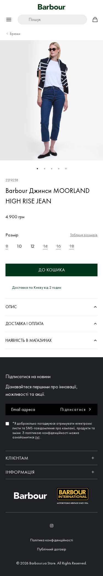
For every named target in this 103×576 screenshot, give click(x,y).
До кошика (51, 270)
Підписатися (73, 409)
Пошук (35, 19)
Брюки (15, 33)
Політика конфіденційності (51, 539)
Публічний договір (51, 549)
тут (37, 437)
